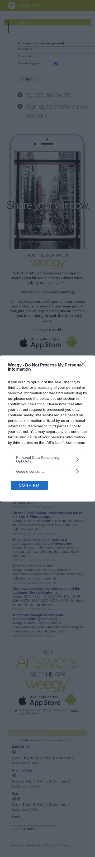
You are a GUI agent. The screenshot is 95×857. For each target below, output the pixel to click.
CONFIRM (29, 485)
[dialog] (47, 428)
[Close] (85, 365)
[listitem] (47, 459)
